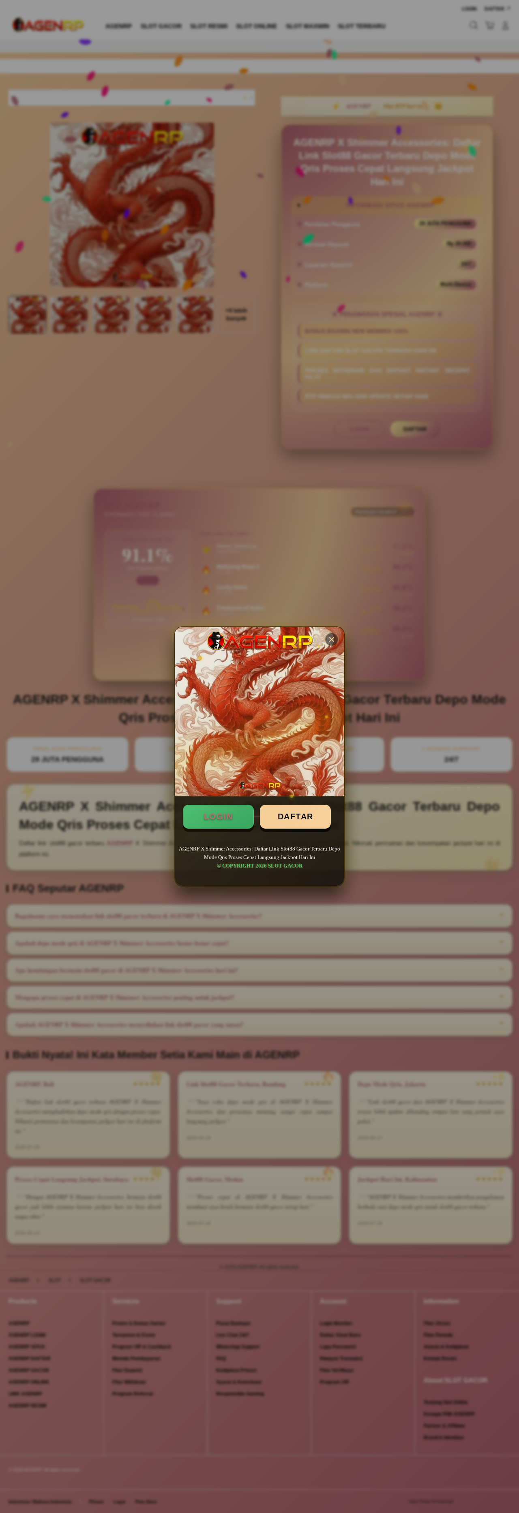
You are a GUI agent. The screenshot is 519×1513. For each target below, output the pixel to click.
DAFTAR (295, 816)
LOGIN (218, 816)
